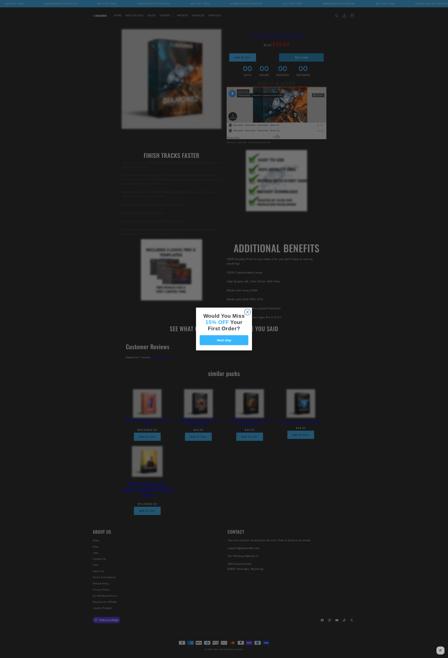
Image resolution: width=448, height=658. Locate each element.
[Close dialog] (247, 312)
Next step (224, 340)
